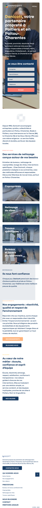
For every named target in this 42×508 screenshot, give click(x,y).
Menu (34, 6)
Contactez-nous (12, 468)
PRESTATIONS (8, 484)
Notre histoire (6, 476)
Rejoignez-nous (12, 345)
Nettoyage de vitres (8, 492)
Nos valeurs (10, 398)
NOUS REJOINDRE (10, 499)
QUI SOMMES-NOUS (10, 473)
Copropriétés (6, 490)
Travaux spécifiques (9, 495)
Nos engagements (13, 339)
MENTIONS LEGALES (10, 505)
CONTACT (6, 502)
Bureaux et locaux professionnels (13, 487)
